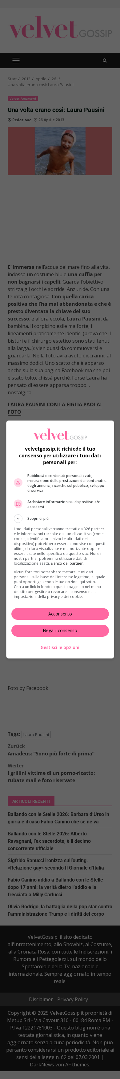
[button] (60, 518)
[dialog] (60, 539)
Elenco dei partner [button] (67, 563)
